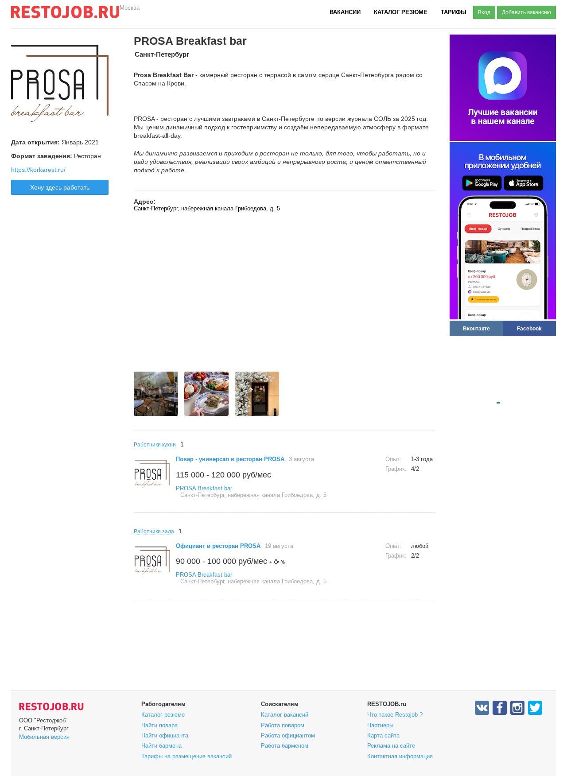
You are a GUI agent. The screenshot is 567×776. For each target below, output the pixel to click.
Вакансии (345, 12)
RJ (65, 15)
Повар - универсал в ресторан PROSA (230, 459)
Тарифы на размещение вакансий (186, 756)
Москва (130, 7)
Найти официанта (164, 735)
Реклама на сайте (391, 745)
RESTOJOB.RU (51, 706)
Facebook (529, 328)
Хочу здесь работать (59, 187)
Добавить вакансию (526, 12)
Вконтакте (476, 328)
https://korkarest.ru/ (38, 169)
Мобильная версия (44, 736)
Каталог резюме (400, 12)
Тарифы (453, 12)
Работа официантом (288, 735)
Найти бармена (161, 745)
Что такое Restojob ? (395, 714)
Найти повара (159, 725)
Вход (484, 12)
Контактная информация (400, 756)
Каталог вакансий (284, 714)
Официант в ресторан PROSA (218, 546)
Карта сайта (383, 735)
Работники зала (154, 531)
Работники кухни (155, 445)
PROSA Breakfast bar (204, 488)
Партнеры (380, 725)
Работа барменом (284, 745)
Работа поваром (282, 725)
